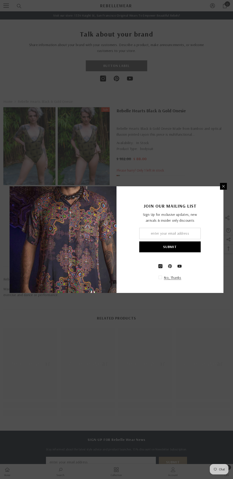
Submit (170, 246)
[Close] (223, 186)
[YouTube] (179, 266)
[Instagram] (160, 266)
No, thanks (172, 277)
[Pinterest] (170, 266)
